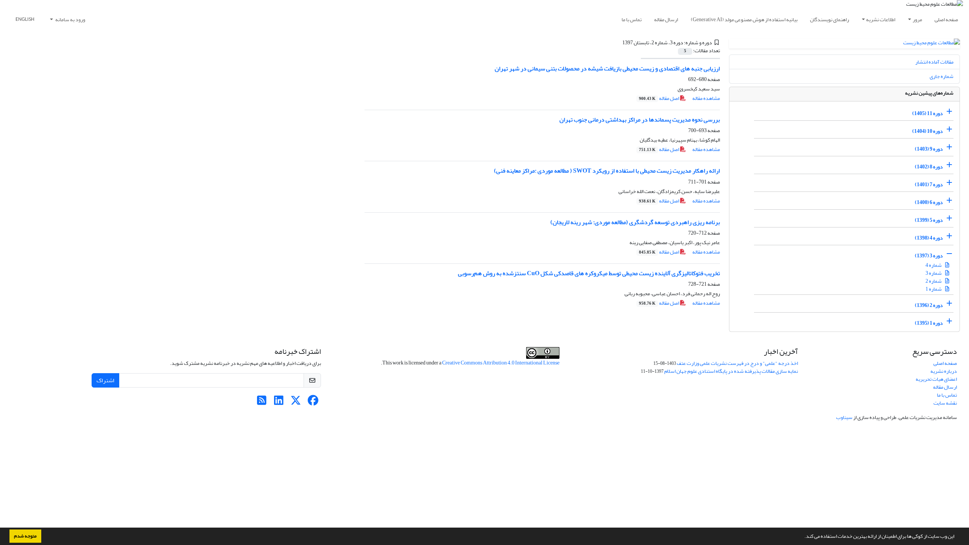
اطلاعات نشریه (880, 19)
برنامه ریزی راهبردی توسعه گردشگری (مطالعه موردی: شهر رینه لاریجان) (635, 222)
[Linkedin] (279, 402)
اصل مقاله (659, 98)
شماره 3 (934, 273)
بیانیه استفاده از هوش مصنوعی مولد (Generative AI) (744, 19)
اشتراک (105, 380)
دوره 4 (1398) (929, 238)
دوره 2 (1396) (929, 305)
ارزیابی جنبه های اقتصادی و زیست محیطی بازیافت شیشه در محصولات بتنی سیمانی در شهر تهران (607, 68)
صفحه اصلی (946, 19)
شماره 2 (934, 281)
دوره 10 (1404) (927, 131)
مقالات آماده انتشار (934, 62)
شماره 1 (934, 289)
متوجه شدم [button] (25, 535)
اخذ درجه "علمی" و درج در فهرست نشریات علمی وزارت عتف (737, 363)
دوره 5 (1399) (929, 220)
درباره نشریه (943, 371)
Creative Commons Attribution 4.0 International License (500, 363)
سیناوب (844, 417)
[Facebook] (313, 402)
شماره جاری (941, 76)
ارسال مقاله (666, 19)
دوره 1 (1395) (929, 323)
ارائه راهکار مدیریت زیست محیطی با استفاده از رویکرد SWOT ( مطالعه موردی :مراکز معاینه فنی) (607, 170)
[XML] (618, 42)
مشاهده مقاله (706, 98)
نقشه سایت (945, 403)
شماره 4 (934, 265)
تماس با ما (632, 19)
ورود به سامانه (70, 19)
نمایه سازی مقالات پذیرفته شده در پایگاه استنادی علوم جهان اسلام (731, 371)
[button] (802, 537)
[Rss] (262, 402)
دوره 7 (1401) (929, 184)
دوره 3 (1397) (929, 256)
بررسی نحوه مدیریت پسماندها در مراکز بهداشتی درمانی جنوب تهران (639, 119)
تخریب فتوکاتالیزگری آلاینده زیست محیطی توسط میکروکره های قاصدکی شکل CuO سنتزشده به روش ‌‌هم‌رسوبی (589, 273)
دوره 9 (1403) (929, 149)
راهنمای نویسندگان (829, 19)
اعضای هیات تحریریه (936, 379)
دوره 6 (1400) (929, 202)
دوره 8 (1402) (929, 167)
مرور (917, 19)
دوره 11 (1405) (927, 113)
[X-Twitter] (296, 402)
